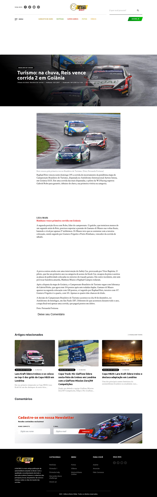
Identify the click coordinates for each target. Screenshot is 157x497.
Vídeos (93, 19)
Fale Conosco (98, 472)
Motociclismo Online (76, 473)
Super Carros (72, 19)
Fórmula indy (54, 472)
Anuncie (96, 468)
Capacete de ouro (45, 19)
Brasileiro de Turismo (25, 67)
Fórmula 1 (53, 468)
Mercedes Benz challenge (55, 477)
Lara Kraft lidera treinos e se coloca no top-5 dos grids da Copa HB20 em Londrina (34, 377)
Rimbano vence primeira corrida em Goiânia (59, 220)
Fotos (84, 19)
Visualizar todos (135, 334)
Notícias (60, 19)
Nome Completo (24, 426)
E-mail (56, 426)
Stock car (53, 482)
